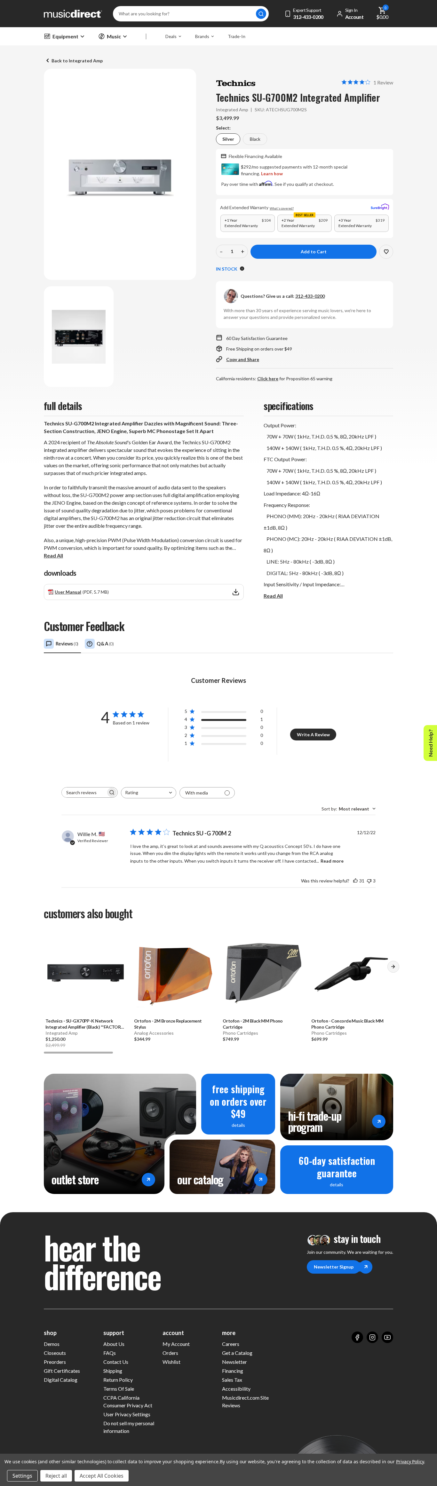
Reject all (56, 1475)
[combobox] (148, 792)
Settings (22, 1475)
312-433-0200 (310, 296)
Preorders (55, 1362)
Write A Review (313, 734)
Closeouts (55, 1353)
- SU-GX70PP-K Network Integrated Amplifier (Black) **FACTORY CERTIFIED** (84, 1024)
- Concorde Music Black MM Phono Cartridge (347, 1024)
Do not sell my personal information (128, 1427)
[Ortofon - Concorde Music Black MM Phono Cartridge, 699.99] (351, 973)
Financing (232, 1371)
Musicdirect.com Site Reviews (245, 1401)
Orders (170, 1353)
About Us (113, 1344)
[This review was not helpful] (369, 880)
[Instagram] (372, 1337)
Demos (52, 1344)
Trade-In (236, 36)
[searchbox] (84, 792)
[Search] (261, 14)
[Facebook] (357, 1337)
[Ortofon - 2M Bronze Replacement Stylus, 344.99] (174, 973)
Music (114, 36)
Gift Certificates (62, 1371)
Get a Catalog (237, 1353)
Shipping (112, 1371)
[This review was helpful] (355, 880)
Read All (53, 555)
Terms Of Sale (118, 1389)
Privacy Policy (410, 1461)
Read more (332, 861)
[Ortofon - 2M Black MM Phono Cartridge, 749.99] (263, 973)
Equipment (65, 36)
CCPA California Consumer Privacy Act (127, 1401)
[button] (393, 969)
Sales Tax (232, 1380)
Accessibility (236, 1389)
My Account (176, 1344)
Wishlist (171, 1362)
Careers (230, 1344)
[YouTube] (387, 1337)
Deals (171, 36)
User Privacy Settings (126, 1414)
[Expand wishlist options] (386, 252)
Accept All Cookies (101, 1475)
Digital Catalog (60, 1380)
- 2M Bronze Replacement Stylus (168, 1024)
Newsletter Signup (334, 1266)
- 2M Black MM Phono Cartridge (253, 1024)
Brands (202, 36)
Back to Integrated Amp (77, 60)
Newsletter (234, 1362)
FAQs (109, 1353)
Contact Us (115, 1362)
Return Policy (118, 1380)
